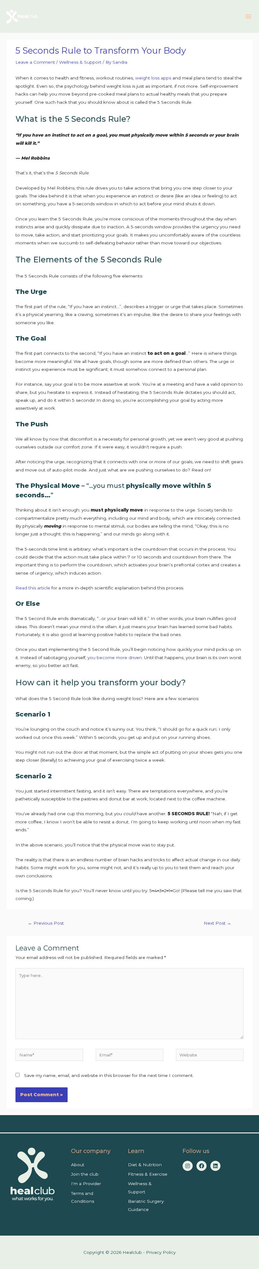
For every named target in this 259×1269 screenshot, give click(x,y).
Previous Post (46, 923)
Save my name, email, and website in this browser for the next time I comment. (109, 1075)
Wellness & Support (80, 62)
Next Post (217, 923)
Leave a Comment (35, 62)
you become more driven (114, 657)
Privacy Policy (161, 1252)
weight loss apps (153, 77)
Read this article (32, 587)
